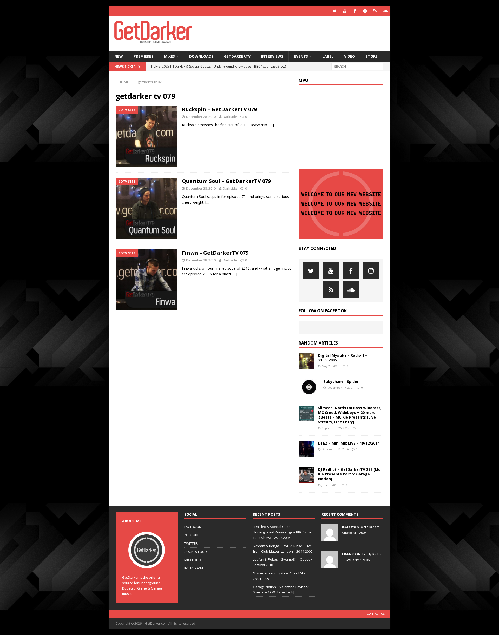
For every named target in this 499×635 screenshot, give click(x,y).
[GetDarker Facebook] (354, 11)
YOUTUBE (191, 535)
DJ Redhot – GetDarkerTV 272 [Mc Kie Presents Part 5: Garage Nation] (349, 474)
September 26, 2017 (335, 428)
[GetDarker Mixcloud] (375, 11)
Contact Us (376, 614)
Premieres (143, 56)
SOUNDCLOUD (195, 551)
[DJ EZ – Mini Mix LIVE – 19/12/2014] (306, 449)
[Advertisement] (299, 32)
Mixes (169, 56)
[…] (271, 124)
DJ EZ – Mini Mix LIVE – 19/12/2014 (348, 443)
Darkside (230, 116)
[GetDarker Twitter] (334, 11)
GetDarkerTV (237, 56)
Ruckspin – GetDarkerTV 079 (219, 109)
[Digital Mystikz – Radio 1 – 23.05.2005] (306, 361)
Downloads (201, 56)
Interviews (272, 56)
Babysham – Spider (341, 381)
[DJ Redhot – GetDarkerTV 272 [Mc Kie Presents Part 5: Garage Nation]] (306, 475)
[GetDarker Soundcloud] (385, 11)
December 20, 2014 (335, 449)
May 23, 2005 (330, 366)
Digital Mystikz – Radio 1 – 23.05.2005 (342, 357)
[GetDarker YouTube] (344, 11)
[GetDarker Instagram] (365, 11)
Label (327, 56)
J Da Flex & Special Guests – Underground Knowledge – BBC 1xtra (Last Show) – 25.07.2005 (282, 532)
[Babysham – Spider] (309, 387)
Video (349, 56)
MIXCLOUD (192, 560)
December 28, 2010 (201, 116)
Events (301, 56)
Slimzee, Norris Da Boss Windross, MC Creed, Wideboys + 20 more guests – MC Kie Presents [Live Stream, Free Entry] (350, 415)
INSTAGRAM (193, 568)
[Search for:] (357, 66)
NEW (118, 56)
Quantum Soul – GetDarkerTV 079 (226, 180)
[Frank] (329, 565)
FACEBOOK (192, 526)
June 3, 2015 (330, 485)
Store (372, 56)
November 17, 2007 (340, 387)
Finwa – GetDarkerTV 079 (215, 252)
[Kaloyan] (329, 538)
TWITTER (191, 543)
